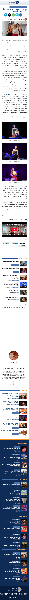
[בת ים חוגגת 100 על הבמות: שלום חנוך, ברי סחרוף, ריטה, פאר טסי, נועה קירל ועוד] (23, 277)
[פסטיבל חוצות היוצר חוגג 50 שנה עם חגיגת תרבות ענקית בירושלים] (23, 433)
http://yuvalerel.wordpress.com (14, 364)
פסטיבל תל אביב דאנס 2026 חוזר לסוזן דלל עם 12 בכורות (12, 529)
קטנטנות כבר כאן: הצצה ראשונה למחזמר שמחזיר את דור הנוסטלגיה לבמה (11, 545)
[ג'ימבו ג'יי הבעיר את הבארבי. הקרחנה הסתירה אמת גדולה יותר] (24, 465)
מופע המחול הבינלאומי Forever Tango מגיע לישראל (10, 401)
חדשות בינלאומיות (15, 265)
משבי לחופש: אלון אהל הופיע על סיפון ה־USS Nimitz (11, 262)
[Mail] (13, 597)
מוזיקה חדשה (16, 292)
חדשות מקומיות (14, 7)
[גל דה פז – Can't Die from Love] (23, 299)
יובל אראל (19, 19)
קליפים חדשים (16, 299)
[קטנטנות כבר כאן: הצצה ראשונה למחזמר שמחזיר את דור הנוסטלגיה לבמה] (24, 545)
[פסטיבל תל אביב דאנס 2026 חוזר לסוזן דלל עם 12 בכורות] (24, 529)
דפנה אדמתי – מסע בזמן (13, 290)
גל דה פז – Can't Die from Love (11, 297)
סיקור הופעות (16, 271)
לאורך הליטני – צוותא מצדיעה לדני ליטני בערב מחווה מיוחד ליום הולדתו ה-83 (11, 500)
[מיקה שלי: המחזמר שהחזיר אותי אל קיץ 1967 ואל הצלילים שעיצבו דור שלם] (23, 285)
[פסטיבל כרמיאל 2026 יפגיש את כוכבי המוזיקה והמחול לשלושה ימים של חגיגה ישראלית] (23, 425)
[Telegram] (5, 15)
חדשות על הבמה (16, 542)
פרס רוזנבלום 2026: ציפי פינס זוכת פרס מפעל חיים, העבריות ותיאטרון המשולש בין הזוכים (11, 537)
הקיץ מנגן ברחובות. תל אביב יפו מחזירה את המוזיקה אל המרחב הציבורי (11, 410)
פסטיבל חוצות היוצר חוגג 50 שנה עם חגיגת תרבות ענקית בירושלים (10, 431)
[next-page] (24, 304)
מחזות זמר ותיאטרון (15, 287)
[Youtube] (10, 383)
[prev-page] (26, 304)
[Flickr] (15, 383)
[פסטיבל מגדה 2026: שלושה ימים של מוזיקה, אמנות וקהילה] (24, 485)
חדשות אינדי (17, 483)
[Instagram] (13, 383)
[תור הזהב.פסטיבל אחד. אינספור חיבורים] (23, 418)
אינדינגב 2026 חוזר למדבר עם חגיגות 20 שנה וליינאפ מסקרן (11, 492)
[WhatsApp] (13, 15)
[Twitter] (17, 15)
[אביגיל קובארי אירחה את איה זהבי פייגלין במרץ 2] (23, 270)
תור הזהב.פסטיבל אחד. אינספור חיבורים (11, 416)
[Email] (9, 15)
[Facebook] (20, 15)
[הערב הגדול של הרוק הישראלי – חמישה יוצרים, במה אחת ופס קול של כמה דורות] (24, 508)
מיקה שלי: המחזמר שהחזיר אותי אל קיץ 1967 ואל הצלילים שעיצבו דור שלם (10, 284)
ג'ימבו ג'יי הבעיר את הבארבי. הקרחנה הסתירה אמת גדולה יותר (11, 464)
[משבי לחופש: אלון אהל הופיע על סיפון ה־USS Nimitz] (23, 263)
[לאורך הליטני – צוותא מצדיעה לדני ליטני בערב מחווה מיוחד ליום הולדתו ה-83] (24, 500)
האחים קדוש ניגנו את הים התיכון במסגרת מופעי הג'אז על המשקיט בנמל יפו (11, 473)
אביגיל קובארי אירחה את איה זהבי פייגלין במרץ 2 (10, 269)
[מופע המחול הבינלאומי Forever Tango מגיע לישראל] (23, 403)
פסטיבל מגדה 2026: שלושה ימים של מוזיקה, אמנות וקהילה (11, 485)
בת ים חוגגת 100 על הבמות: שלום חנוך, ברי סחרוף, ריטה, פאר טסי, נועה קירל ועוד (11, 277)
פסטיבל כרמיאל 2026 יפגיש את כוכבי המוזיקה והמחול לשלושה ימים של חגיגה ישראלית (10, 424)
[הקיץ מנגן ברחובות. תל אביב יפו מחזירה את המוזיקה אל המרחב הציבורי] (23, 411)
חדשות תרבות (23, 7)
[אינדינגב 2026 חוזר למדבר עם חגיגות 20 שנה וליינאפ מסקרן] (24, 492)
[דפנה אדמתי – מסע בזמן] (23, 292)
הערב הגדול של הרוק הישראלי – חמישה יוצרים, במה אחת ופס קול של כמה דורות (11, 509)
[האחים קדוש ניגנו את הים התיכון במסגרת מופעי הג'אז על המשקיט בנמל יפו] (24, 472)
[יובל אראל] (25, 19)
